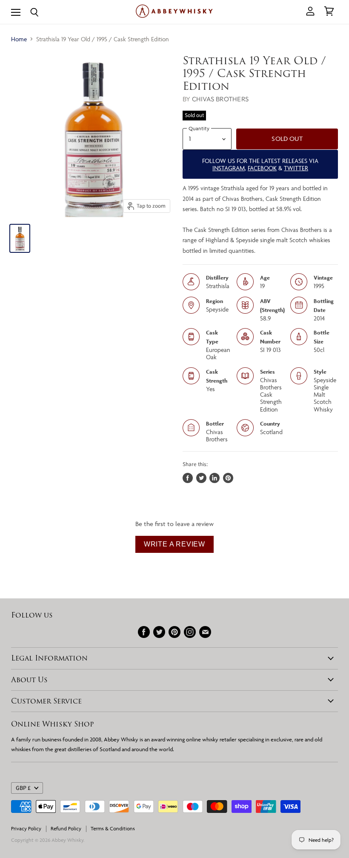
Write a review (174, 544)
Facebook (262, 168)
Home (19, 39)
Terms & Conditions (113, 828)
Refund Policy (66, 828)
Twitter (296, 168)
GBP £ (23, 788)
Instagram (228, 168)
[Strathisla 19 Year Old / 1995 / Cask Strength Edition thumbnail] (19, 238)
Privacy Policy (26, 828)
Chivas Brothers (220, 99)
